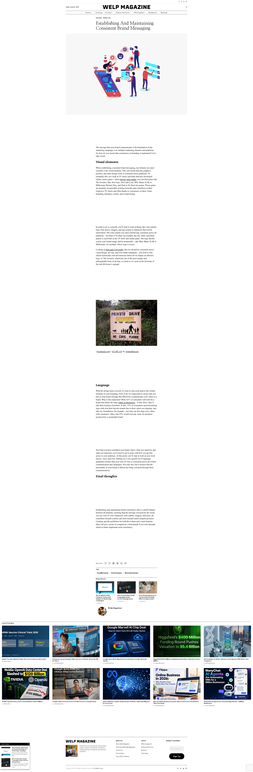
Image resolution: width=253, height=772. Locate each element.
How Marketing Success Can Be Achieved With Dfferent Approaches (147, 597)
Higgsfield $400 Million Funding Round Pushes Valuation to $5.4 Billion (176, 660)
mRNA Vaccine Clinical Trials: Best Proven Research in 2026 (24, 659)
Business (99, 18)
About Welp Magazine (122, 744)
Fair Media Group (98, 768)
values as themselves (126, 402)
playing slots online (128, 179)
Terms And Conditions (122, 756)
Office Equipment (146, 744)
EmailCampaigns (116, 573)
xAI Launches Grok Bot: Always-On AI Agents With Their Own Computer (226, 660)
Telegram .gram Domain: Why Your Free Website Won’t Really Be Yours (75, 660)
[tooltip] (179, 1)
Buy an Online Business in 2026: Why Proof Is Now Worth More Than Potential (176, 702)
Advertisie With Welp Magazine (125, 747)
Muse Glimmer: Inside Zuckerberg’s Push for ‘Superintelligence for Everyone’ (126, 702)
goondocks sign (103, 351)
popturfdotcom (132, 351)
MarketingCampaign (131, 573)
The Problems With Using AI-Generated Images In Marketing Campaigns (103, 597)
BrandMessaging (102, 573)
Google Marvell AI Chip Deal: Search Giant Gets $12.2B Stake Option (125, 660)
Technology (144, 753)
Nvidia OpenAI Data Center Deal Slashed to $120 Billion (22, 701)
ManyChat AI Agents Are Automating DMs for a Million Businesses (224, 702)
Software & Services (147, 747)
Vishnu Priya (7, 661)
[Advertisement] (126, 131)
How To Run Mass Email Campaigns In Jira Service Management (125, 597)
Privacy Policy (120, 753)
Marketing (107, 18)
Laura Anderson (58, 663)
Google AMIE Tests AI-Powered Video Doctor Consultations (74, 701)
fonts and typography (114, 249)
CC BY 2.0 (117, 351)
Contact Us (119, 750)
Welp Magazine (115, 608)
